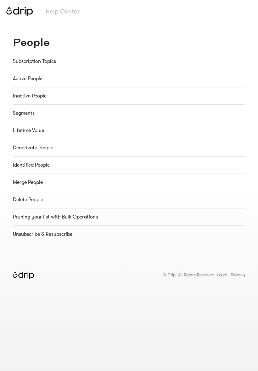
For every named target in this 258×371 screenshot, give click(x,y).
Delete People (28, 199)
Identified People (31, 165)
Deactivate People (33, 148)
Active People (27, 78)
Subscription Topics (34, 61)
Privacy (238, 274)
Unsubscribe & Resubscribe (42, 234)
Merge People (28, 182)
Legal (222, 274)
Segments (24, 113)
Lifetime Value (28, 130)
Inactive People (30, 96)
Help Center (63, 11)
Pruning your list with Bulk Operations (55, 217)
